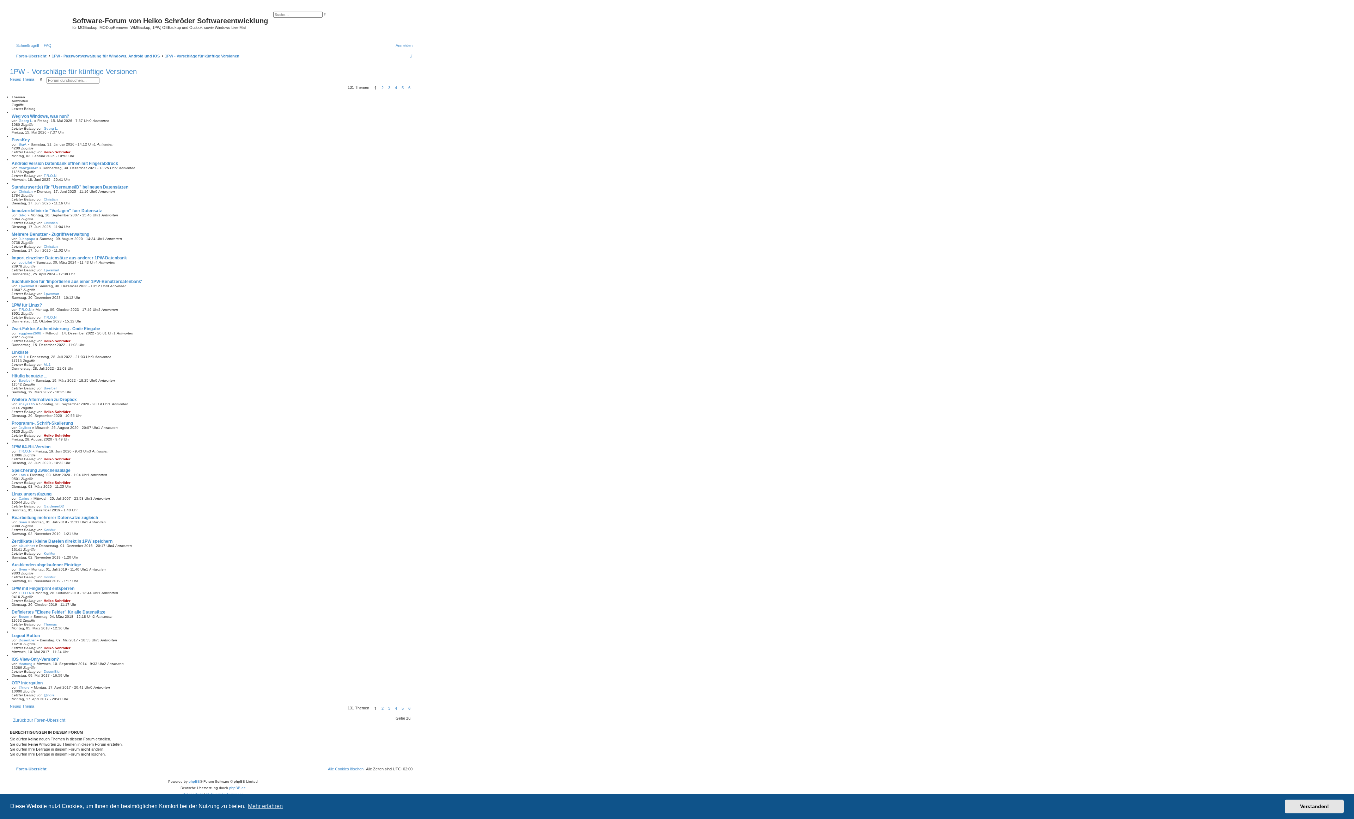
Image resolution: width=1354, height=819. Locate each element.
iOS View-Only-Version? (35, 659)
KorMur (49, 530)
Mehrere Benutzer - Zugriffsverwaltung (50, 234)
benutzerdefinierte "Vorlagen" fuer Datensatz (57, 210)
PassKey (21, 139)
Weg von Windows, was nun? (40, 116)
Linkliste (20, 352)
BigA (22, 144)
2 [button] (383, 88)
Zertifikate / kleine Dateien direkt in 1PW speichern (62, 541)
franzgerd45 (28, 168)
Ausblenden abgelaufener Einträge (46, 564)
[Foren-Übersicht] (42, 23)
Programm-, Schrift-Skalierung (42, 423)
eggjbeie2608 (30, 333)
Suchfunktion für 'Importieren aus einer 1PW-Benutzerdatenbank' (77, 281)
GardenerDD (54, 506)
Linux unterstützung (31, 494)
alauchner (27, 546)
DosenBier (27, 640)
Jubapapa (27, 239)
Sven (23, 522)
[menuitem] (46, 45)
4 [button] (396, 88)
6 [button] (409, 88)
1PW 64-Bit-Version (31, 446)
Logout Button (26, 635)
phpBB (194, 781)
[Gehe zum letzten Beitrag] (60, 128)
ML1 (22, 357)
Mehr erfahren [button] (265, 806)
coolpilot (25, 262)
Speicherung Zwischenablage (41, 470)
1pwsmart (51, 270)
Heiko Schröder (57, 152)
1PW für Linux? (27, 305)
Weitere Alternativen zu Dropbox (44, 399)
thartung (25, 664)
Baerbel (25, 380)
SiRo (22, 215)
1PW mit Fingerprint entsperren (43, 588)
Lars (22, 475)
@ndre (24, 687)
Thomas (50, 624)
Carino (24, 498)
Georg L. (26, 121)
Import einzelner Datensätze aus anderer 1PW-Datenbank (69, 257)
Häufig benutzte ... (29, 376)
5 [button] (403, 88)
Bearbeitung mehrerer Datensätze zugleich (55, 517)
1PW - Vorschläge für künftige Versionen (73, 71)
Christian (26, 191)
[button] (414, 88)
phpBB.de (237, 788)
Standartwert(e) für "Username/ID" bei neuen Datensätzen (70, 187)
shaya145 (27, 404)
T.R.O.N (50, 176)
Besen (24, 616)
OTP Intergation (27, 683)
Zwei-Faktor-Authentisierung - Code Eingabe (56, 328)
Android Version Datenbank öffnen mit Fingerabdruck (65, 163)
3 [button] (389, 88)
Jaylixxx (25, 428)
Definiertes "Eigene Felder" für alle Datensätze (58, 612)
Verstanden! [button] (1314, 806)
